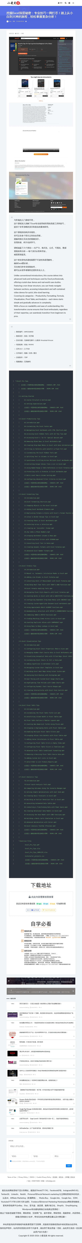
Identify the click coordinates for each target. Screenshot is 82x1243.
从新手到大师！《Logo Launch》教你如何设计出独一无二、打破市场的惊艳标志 (44, 1118)
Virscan (50, 340)
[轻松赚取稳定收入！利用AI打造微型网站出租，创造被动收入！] (13, 1080)
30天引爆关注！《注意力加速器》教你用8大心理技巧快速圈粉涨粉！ (41, 1003)
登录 (61, 3)
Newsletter (22, 1093)
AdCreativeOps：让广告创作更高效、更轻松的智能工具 (36, 1128)
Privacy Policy (23, 1177)
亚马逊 (21, 1103)
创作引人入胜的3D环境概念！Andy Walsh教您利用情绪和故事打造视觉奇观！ (43, 1070)
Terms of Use (12, 1177)
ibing (10, 21)
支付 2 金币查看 (33, 910)
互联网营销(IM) (23, 1045)
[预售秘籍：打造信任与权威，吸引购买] (13, 1044)
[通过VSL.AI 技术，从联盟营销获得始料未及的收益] (13, 1053)
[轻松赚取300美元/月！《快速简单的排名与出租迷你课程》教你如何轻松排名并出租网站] (13, 1023)
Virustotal (44, 340)
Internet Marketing (24, 1007)
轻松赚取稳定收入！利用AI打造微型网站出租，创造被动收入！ (39, 1080)
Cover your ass (23, 1132)
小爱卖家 (43, 1236)
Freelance (22, 1026)
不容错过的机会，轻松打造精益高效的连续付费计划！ (36, 1061)
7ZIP (26, 357)
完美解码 (27, 361)
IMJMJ (31, 344)
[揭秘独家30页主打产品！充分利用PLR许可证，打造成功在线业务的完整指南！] (13, 1035)
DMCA (32, 1177)
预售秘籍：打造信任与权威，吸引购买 (31, 1042)
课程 (14, 21)
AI (20, 1055)
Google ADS (23, 1113)
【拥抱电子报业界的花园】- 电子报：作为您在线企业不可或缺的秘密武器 (42, 1090)
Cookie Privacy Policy (44, 1177)
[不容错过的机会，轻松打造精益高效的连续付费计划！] (13, 1062)
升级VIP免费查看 (49, 910)
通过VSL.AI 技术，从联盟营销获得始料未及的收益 (35, 1051)
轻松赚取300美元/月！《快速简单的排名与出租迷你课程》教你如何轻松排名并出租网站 (47, 1023)
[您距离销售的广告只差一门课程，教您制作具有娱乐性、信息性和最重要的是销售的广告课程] (13, 1014)
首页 (18, 33)
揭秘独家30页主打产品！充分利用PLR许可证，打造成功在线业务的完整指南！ (44, 1032)
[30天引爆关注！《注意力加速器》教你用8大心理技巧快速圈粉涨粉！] (13, 1003)
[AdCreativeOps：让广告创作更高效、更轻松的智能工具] (13, 1128)
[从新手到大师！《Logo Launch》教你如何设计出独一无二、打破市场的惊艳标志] (13, 1118)
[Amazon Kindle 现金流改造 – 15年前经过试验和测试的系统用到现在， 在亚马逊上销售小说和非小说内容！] (13, 1101)
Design (21, 1074)
